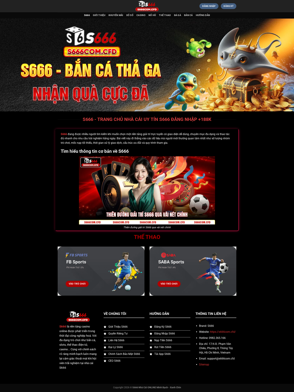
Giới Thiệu (99, 15)
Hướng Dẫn (203, 15)
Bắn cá (188, 15)
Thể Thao (165, 15)
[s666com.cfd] (147, 6)
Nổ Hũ (152, 15)
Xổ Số (129, 15)
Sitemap (204, 364)
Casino (140, 15)
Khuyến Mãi (116, 15)
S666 (87, 15)
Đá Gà (177, 15)
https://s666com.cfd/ (223, 331)
